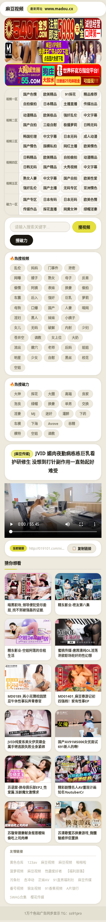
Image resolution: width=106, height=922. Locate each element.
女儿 (17, 327)
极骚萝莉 (70, 124)
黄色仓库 (16, 862)
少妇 (85, 327)
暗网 (85, 308)
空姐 (17, 367)
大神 (17, 394)
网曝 (17, 278)
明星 (17, 357)
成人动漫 (90, 136)
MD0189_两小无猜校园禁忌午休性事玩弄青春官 (27, 699)
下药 (82, 413)
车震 (17, 297)
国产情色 (30, 146)
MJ (33, 413)
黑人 (34, 317)
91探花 (70, 94)
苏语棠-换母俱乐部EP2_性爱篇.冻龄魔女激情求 (27, 790)
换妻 (68, 287)
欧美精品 (50, 94)
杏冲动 (29, 880)
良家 (85, 394)
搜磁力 (21, 240)
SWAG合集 (18, 897)
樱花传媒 (37, 897)
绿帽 (34, 403)
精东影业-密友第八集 (74, 605)
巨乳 (68, 297)
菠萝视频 (16, 871)
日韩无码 (90, 124)
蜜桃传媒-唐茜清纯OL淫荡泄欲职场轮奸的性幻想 (78, 653)
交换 (85, 403)
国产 (51, 308)
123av (32, 862)
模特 (17, 433)
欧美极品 (50, 115)
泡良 (17, 403)
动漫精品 (30, 115)
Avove (53, 423)
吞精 (71, 423)
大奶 (75, 337)
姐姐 (85, 347)
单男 (68, 403)
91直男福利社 (63, 880)
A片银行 (72, 888)
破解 (51, 327)
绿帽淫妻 (90, 209)
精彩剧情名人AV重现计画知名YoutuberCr (77, 790)
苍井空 (19, 337)
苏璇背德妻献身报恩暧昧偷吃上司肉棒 (26, 835)
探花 (34, 394)
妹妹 (51, 317)
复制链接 (81, 548)
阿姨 (34, 287)
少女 (34, 357)
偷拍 (85, 287)
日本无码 (70, 136)
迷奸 (49, 413)
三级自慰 (50, 124)
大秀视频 (70, 167)
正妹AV (43, 880)
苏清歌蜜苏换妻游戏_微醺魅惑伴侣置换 (77, 835)
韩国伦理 (30, 136)
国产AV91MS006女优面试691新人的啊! (78, 744)
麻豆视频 (48, 862)
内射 (68, 327)
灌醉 (65, 413)
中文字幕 (90, 115)
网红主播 (70, 146)
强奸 (51, 297)
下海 (34, 423)
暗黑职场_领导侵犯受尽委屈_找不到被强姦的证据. (27, 607)
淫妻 (17, 413)
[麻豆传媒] (22, 454)
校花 (85, 357)
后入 (34, 297)
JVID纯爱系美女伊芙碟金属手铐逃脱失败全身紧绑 (27, 744)
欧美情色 (90, 146)
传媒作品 (30, 209)
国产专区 (30, 199)
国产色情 (30, 94)
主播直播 (70, 104)
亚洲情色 (90, 188)
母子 (68, 278)
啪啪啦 (81, 862)
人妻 (68, 308)
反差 (85, 278)
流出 (17, 347)
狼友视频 (34, 888)
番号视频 (16, 888)
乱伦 (17, 268)
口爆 (34, 308)
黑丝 (68, 357)
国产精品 (50, 167)
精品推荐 (90, 94)
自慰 (51, 357)
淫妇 (17, 317)
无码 (34, 327)
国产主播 (50, 188)
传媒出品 (90, 104)
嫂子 (34, 278)
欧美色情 (90, 199)
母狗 (17, 308)
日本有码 (50, 199)
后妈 (68, 347)
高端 (68, 394)
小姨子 (70, 317)
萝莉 (85, 297)
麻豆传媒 (85, 880)
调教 (37, 337)
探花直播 (50, 209)
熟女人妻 (30, 178)
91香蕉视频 (53, 888)
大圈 (51, 394)
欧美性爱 (90, 178)
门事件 (53, 268)
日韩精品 (30, 157)
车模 (17, 423)
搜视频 (84, 227)
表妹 (51, 287)
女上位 (56, 337)
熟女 (51, 278)
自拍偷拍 (30, 104)
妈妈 (34, 268)
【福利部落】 (76, 871)
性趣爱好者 (53, 871)
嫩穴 (34, 347)
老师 (51, 347)
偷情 (17, 287)
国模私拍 (50, 146)
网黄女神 (70, 209)
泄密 (71, 268)
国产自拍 (30, 124)
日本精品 (50, 104)
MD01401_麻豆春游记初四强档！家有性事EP (76, 699)
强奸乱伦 (70, 115)
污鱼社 (15, 880)
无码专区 (70, 188)
